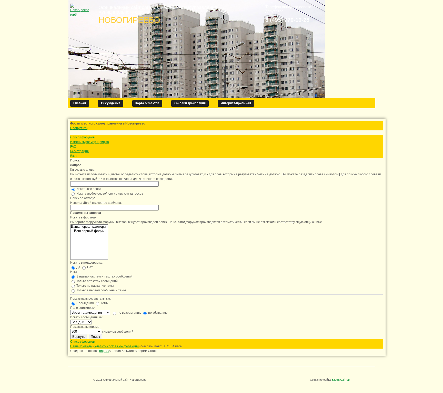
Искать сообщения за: (86, 317)
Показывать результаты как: (90, 298)
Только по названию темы (95, 285)
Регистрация (79, 151)
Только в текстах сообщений (97, 281)
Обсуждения (110, 103)
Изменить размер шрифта (89, 142)
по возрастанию (129, 312)
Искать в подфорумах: (86, 262)
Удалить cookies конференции (116, 346)
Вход (73, 156)
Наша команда (81, 346)
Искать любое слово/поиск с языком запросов (109, 193)
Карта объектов (147, 103)
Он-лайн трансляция (190, 103)
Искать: (75, 272)
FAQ (73, 146)
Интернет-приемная (236, 103)
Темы (104, 303)
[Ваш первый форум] (89, 231)
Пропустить (78, 128)
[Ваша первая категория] (89, 227)
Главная (79, 103)
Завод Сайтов (340, 379)
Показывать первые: (85, 327)
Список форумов (82, 137)
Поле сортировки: (83, 308)
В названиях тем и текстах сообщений (104, 276)
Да (78, 267)
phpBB (104, 351)
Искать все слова (88, 189)
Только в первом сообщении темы (101, 290)
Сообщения (85, 303)
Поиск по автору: (82, 198)
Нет (89, 267)
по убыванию (157, 312)
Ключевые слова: (82, 169)
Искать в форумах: (83, 217)
